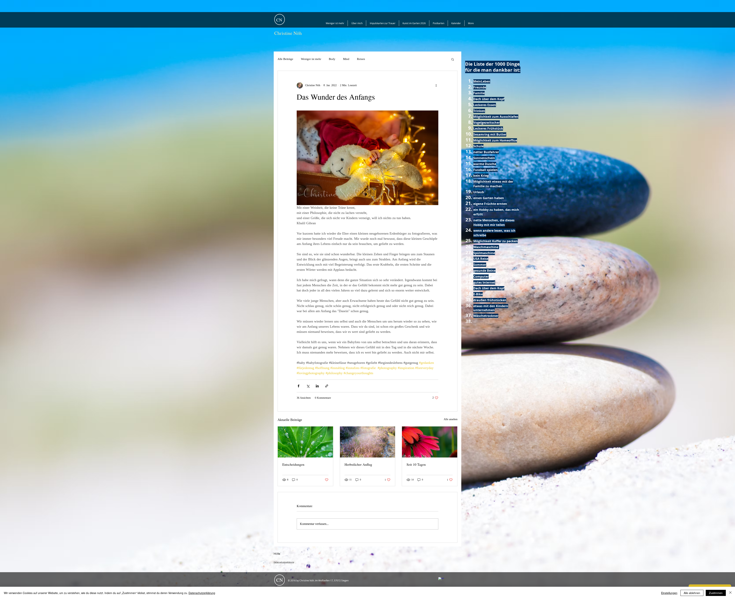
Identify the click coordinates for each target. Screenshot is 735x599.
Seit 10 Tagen (416, 464)
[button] (452, 59)
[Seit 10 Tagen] (429, 441)
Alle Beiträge (285, 59)
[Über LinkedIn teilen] (317, 386)
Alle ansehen (450, 419)
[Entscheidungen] (305, 441)
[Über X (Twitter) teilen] (308, 386)
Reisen (361, 59)
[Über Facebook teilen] (298, 386)
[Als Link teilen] (326, 386)
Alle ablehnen (692, 593)
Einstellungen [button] (669, 593)
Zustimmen (716, 593)
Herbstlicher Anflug (358, 464)
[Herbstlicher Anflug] (367, 441)
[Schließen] (730, 593)
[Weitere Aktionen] (436, 85)
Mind (346, 59)
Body (332, 59)
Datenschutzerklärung (202, 593)
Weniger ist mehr (311, 59)
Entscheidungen (293, 464)
